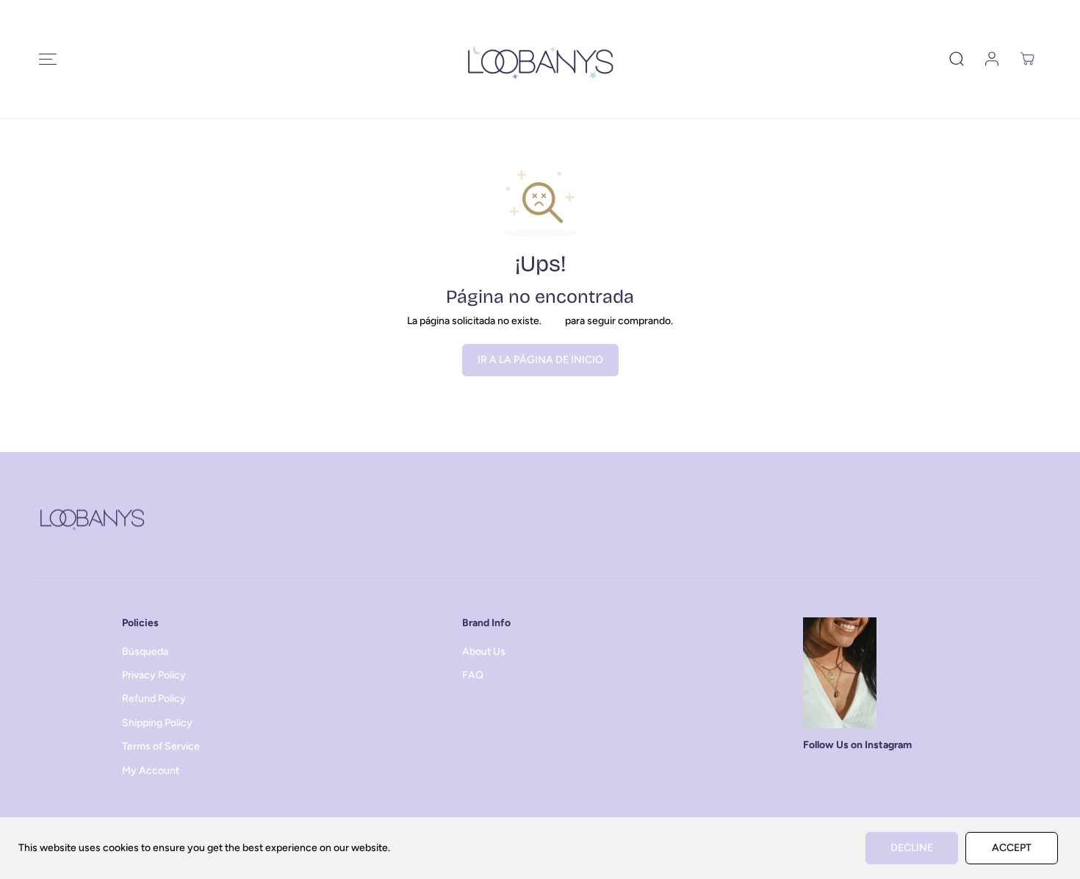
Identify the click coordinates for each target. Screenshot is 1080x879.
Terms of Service (161, 746)
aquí (553, 321)
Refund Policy (154, 698)
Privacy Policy (154, 675)
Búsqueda (145, 651)
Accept (1012, 848)
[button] (47, 59)
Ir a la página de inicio (540, 360)
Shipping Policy (157, 723)
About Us (483, 651)
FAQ (472, 675)
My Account (150, 770)
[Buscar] (956, 59)
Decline (911, 848)
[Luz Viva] (540, 59)
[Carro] (1027, 59)
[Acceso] (992, 59)
